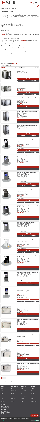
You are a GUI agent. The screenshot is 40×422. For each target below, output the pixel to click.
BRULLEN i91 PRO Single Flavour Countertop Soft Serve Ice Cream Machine (27, 156)
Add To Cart (28, 150)
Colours (18, 148)
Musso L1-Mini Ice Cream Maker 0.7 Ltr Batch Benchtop (26, 70)
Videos (22, 401)
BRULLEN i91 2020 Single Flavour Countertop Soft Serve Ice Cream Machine (27, 139)
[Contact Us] (31, 2)
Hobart (2, 390)
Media (12, 391)
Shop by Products (24, 391)
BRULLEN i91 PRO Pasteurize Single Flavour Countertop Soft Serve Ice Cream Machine (27, 173)
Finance (12, 388)
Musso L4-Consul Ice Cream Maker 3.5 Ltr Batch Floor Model (27, 125)
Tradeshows (13, 398)
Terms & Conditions (34, 401)
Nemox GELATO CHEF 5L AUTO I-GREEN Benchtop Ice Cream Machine (27, 320)
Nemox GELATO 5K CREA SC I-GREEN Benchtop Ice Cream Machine (27, 349)
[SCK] (8, 2)
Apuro (2, 381)
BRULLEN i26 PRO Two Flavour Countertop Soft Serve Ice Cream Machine (27, 189)
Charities (32, 393)
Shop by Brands (23, 390)
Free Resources (13, 390)
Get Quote (23, 80)
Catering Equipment (6, 8)
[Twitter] (8, 406)
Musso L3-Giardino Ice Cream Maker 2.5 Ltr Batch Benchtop (27, 97)
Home (2, 8)
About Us (32, 388)
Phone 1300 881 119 (4, 411)
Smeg (2, 398)
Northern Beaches (24, 396)
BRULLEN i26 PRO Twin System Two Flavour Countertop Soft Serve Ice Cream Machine (27, 206)
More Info (33, 80)
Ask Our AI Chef (34, 415)
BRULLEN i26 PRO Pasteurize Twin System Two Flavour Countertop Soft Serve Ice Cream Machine (26, 223)
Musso (9, 381)
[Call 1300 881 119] (33, 2)
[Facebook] (6, 406)
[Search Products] (38, 6)
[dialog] (20, 419)
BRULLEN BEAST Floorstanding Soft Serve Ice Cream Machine (27, 272)
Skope (2, 396)
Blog (31, 390)
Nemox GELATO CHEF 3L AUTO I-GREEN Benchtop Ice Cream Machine (27, 305)
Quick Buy (28, 78)
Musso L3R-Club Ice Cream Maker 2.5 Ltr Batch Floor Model (27, 111)
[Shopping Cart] (36, 2)
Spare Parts (13, 396)
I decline (33, 420)
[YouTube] (4, 406)
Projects (32, 396)
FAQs (21, 393)
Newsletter (12, 393)
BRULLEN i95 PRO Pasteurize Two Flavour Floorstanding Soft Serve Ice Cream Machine (27, 256)
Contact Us (32, 391)
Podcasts (22, 398)
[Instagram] (1, 406)
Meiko (2, 391)
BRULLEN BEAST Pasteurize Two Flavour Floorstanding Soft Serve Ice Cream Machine (27, 288)
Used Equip (13, 399)
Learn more (3, 420)
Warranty (12, 401)
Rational (2, 393)
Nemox (12, 381)
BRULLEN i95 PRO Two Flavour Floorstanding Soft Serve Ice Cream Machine (27, 239)
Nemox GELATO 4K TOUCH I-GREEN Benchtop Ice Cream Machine (26, 335)
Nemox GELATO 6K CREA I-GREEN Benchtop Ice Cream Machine (28, 363)
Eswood (2, 388)
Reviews (32, 399)
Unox (1, 399)
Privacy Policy (33, 398)
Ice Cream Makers (14, 8)
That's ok (37, 420)
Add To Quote (22, 152)
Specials (22, 399)
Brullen (5, 381)
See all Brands (3, 401)
